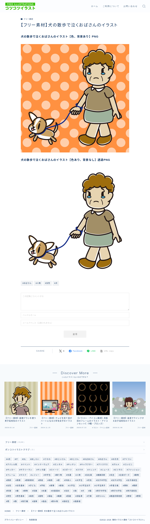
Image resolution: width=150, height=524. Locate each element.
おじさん (75, 459)
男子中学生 (102, 491)
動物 (137, 475)
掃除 (126, 486)
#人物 (38, 283)
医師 (9, 480)
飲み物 (55, 501)
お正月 (116, 459)
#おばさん (27, 283)
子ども (33, 486)
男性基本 (20, 496)
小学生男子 (100, 486)
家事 (52, 486)
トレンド (92, 470)
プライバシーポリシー (14, 520)
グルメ (116, 465)
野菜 (139, 496)
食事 (35, 501)
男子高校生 (132, 491)
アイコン (128, 459)
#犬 (55, 283)
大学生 (79, 480)
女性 (9, 486)
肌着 (69, 496)
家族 (62, 486)
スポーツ (68, 470)
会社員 (89, 475)
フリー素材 (28, 19)
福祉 (50, 496)
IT (17, 459)
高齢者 (78, 501)
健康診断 (101, 475)
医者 (41, 480)
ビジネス (119, 470)
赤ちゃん (101, 496)
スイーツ (55, 470)
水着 (45, 491)
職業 (60, 496)
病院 (32, 496)
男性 (9, 496)
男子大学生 (117, 491)
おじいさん (61, 459)
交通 (69, 475)
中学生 (48, 475)
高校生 (66, 501)
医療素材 (30, 480)
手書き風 (115, 486)
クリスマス (103, 465)
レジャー (35, 475)
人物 (79, 475)
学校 (43, 486)
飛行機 (25, 501)
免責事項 (33, 520)
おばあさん (89, 459)
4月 (8, 459)
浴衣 (67, 491)
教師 (135, 486)
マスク (23, 475)
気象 (35, 491)
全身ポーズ (124, 475)
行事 (90, 496)
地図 (50, 480)
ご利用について (111, 6)
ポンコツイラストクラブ (19, 450)
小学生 (72, 486)
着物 (41, 496)
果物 (26, 491)
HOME (8, 511)
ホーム (94, 6)
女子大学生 (117, 480)
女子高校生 (132, 480)
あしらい (35, 459)
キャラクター (87, 465)
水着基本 (56, 491)
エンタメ (59, 465)
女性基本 (20, 486)
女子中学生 (102, 480)
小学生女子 (85, 486)
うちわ (48, 459)
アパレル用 (12, 465)
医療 (19, 480)
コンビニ (128, 465)
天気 (90, 480)
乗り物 (59, 475)
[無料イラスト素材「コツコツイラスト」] (20, 6)
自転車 (79, 496)
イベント (26, 465)
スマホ (80, 470)
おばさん (103, 459)
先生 (113, 475)
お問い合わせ (130, 6)
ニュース (105, 470)
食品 (45, 501)
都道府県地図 (116, 496)
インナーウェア (42, 465)
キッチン (72, 465)
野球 (129, 496)
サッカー (11, 470)
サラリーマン (26, 470)
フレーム (11, 475)
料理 (9, 491)
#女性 (47, 283)
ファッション (134, 470)
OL (24, 459)
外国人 (68, 480)
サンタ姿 (41, 470)
